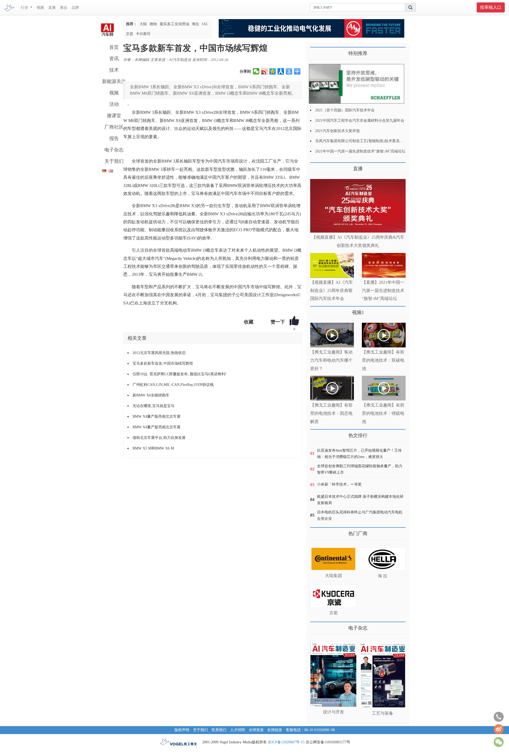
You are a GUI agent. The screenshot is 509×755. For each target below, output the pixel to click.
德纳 (153, 24)
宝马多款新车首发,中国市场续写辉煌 (163, 363)
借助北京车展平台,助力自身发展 (159, 438)
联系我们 (219, 730)
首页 (114, 47)
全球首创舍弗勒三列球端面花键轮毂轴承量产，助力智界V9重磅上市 (359, 469)
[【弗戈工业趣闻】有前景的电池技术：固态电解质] (332, 388)
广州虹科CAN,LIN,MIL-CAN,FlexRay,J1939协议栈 (173, 385)
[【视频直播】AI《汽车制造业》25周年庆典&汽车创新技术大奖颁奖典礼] (358, 206)
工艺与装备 (382, 713)
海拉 (195, 24)
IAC (205, 24)
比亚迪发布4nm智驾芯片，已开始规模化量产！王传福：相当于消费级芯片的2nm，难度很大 (359, 453)
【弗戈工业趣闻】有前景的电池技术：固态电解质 (331, 413)
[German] (102, 170)
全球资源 (256, 730)
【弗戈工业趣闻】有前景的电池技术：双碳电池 (383, 360)
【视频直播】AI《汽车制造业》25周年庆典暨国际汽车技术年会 (331, 290)
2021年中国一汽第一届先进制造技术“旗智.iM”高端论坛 (360, 151)
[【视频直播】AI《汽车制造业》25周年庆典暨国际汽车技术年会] (332, 265)
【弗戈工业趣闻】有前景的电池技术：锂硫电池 (383, 413)
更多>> (315, 167)
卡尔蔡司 (143, 34)
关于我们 (114, 161)
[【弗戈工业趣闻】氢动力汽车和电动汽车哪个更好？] (332, 335)
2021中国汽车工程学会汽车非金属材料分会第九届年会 (359, 121)
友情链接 (274, 730)
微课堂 (114, 115)
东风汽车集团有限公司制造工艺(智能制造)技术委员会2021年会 (366, 141)
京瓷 (129, 34)
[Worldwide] (110, 170)
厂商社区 (114, 127)
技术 (114, 70)
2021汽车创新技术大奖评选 (337, 131)
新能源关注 (114, 81)
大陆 (143, 24)
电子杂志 (114, 149)
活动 (114, 104)
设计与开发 (333, 712)
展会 (63, 8)
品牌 (75, 8)
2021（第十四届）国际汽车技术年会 (345, 110)
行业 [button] (25, 8)
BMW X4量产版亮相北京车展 (157, 416)
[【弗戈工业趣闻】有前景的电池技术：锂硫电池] (384, 388)
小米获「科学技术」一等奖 (339, 484)
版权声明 (181, 730)
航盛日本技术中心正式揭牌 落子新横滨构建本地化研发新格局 (360, 500)
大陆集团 (333, 575)
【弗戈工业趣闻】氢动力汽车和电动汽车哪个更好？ (331, 360)
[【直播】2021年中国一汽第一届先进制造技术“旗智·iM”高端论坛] (384, 265)
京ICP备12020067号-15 (286, 742)
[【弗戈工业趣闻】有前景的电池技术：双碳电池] (384, 335)
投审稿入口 (490, 7)
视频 (40, 8)
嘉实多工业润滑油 (174, 24)
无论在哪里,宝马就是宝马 (153, 406)
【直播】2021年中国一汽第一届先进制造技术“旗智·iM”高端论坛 (383, 290)
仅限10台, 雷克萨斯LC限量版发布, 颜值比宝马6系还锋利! (179, 374)
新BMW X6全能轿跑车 (151, 395)
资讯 (114, 58)
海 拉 (382, 576)
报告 (114, 138)
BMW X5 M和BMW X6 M (153, 448)
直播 (52, 8)
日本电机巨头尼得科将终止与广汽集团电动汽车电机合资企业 (359, 515)
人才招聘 (237, 730)
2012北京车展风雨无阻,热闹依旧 (159, 353)
